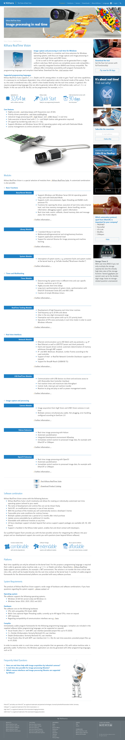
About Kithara (96, 3)
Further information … (43, 219)
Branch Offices (56, 727)
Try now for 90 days (107, 70)
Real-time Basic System (35, 724)
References (55, 729)
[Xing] (103, 725)
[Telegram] (105, 725)
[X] (108, 725)
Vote (107, 239)
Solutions (70, 3)
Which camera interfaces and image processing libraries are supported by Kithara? (33, 671)
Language (106, 3)
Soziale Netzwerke (104, 722)
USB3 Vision (53, 117)
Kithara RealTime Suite (60, 180)
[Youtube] (111, 725)
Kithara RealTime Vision (12, 729)
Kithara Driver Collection (82, 732)
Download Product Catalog (51, 486)
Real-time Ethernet (34, 727)
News (54, 724)
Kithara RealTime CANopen (12, 727)
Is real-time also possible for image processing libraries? (28, 668)
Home (5, 41)
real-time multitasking (38, 114)
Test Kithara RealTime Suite (51, 481)
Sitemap (55, 734)
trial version (64, 70)
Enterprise (55, 722)
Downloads (86, 3)
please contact (41, 589)
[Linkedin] (100, 725)
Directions (55, 732)
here (57, 618)
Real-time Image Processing (36, 731)
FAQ (77, 724)
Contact (54, 731)
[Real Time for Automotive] (107, 169)
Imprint (54, 736)
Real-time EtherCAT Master (36, 729)
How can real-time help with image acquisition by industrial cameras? (33, 665)
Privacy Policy (56, 737)
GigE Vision (38, 117)
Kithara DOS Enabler (81, 734)
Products (62, 3)
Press (54, 726)
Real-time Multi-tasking (35, 726)
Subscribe (107, 139)
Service (77, 3)
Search (77, 726)
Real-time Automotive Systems (37, 732)
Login (115, 3)
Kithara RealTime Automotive (13, 731)
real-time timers (27, 112)
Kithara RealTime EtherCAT (12, 726)
